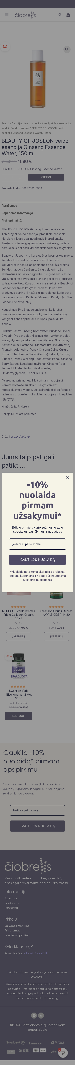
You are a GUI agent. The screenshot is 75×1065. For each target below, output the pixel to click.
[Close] (68, 477)
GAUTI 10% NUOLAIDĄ (37, 559)
